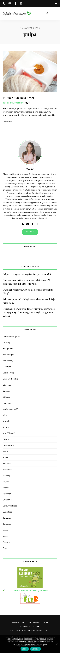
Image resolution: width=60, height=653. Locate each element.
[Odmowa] (56, 644)
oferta (30, 232)
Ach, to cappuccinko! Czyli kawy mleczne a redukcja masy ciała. (29, 301)
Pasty (5, 451)
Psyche (6, 481)
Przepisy (19, 103)
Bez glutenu (8, 348)
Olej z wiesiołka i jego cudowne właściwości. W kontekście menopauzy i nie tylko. (26, 282)
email (10, 3)
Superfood (7, 512)
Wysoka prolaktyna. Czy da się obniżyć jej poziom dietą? (28, 291)
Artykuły (6, 342)
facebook (15, 3)
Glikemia (6, 397)
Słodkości (7, 493)
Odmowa (36, 649)
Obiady (6, 439)
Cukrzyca (7, 366)
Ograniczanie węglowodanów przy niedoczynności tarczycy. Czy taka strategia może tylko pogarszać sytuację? (29, 312)
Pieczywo (7, 463)
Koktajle (6, 421)
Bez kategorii (8, 354)
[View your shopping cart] (56, 3)
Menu (54, 13)
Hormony (7, 403)
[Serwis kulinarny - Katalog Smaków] (30, 590)
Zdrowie (6, 542)
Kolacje (6, 427)
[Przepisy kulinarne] (30, 577)
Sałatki (6, 487)
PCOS (5, 457)
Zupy (5, 548)
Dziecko (6, 391)
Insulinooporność (10, 409)
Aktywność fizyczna (11, 336)
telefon (4, 3)
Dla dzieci (8, 103)
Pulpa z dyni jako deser (18, 98)
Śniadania (7, 499)
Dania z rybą (8, 372)
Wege (5, 536)
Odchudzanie (9, 445)
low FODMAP (9, 433)
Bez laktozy (8, 360)
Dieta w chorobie (10, 379)
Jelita (5, 415)
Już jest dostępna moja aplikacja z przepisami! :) (27, 274)
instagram (21, 3)
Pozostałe (7, 469)
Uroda (5, 530)
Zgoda (24, 649)
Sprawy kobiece (10, 506)
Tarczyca (7, 518)
